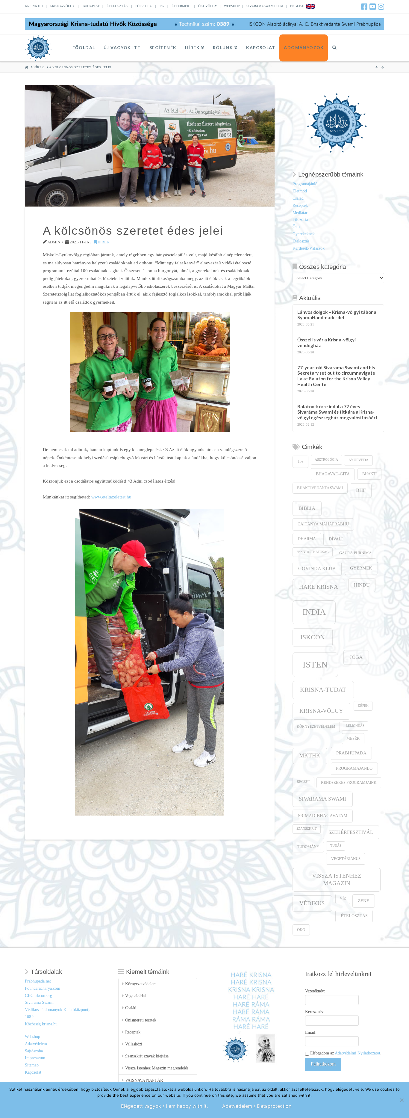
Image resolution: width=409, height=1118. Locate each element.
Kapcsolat (33, 1072)
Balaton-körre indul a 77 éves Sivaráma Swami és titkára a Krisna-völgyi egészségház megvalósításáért (337, 412)
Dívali (336, 539)
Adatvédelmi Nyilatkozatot (357, 1053)
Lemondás (355, 725)
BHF (361, 490)
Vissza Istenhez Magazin (336, 879)
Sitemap (32, 1065)
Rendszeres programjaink (348, 783)
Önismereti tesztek (140, 1020)
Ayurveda (359, 460)
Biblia (307, 508)
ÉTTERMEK (181, 6)
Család (298, 198)
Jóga (356, 657)
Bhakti (369, 473)
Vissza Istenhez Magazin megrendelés (156, 1068)
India (314, 612)
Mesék (353, 738)
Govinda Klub (317, 568)
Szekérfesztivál (350, 832)
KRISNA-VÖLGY (62, 6)
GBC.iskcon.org (38, 995)
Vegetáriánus (345, 858)
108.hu (31, 1017)
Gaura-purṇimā (355, 553)
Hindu (362, 584)
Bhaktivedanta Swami (320, 488)
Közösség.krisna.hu (41, 1024)
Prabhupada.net (38, 981)
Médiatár (300, 212)
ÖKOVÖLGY (207, 6)
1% (161, 6)
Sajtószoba (34, 1051)
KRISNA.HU (34, 6)
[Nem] (402, 1100)
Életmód (300, 191)
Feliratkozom (323, 1063)
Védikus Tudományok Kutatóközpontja (58, 1009)
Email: (310, 1032)
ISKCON (312, 637)
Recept (303, 782)
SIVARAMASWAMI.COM (264, 6)
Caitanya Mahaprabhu (323, 524)
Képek (363, 705)
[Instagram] (381, 6)
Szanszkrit (306, 828)
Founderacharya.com (42, 988)
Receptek (300, 205)
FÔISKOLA (143, 6)
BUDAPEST (91, 6)
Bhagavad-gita (333, 474)
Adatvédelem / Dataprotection (256, 1106)
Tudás (335, 845)
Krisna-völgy (321, 711)
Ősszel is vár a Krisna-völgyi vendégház (326, 342)
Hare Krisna (318, 587)
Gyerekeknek (304, 234)
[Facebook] (364, 6)
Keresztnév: (315, 1011)
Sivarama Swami (322, 799)
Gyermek (361, 567)
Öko (296, 226)
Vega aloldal (135, 996)
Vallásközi (133, 1044)
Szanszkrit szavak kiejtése (147, 1056)
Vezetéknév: (315, 991)
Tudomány (308, 847)
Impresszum (35, 1058)
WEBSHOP (232, 6)
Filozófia (300, 219)
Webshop (32, 1036)
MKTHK (309, 755)
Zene (363, 900)
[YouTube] (372, 6)
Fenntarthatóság (312, 552)
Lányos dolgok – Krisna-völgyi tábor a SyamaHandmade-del (336, 314)
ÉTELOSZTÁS (117, 6)
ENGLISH (297, 6)
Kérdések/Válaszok (309, 248)
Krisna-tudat (323, 689)
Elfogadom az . (345, 1053)
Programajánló (305, 184)
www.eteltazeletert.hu (111, 496)
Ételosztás (301, 241)
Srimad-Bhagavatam (322, 815)
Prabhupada (351, 753)
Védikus (312, 903)
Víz (343, 899)
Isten (315, 664)
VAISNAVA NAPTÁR (144, 1080)
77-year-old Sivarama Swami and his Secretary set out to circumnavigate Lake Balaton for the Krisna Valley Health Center (336, 376)
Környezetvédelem (316, 727)
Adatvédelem (36, 1044)
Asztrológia (326, 459)
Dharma (307, 539)
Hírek (103, 242)
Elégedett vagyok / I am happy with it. (164, 1106)
